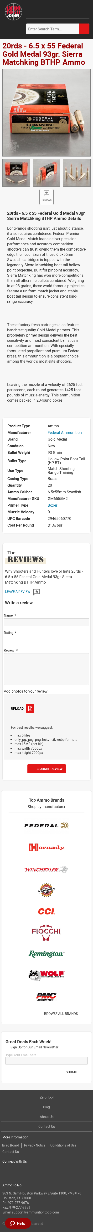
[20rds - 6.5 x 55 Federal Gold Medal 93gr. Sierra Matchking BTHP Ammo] (46, 112)
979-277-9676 (18, 1202)
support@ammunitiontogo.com (35, 1212)
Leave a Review (18, 591)
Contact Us (46, 1126)
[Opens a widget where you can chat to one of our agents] (18, 1224)
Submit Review (49, 768)
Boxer (52, 505)
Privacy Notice (34, 1145)
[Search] (84, 29)
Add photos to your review (25, 691)
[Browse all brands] (84, 1013)
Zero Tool (46, 1097)
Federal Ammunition (65, 432)
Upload (17, 708)
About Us (46, 1116)
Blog (46, 1107)
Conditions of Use (63, 1145)
